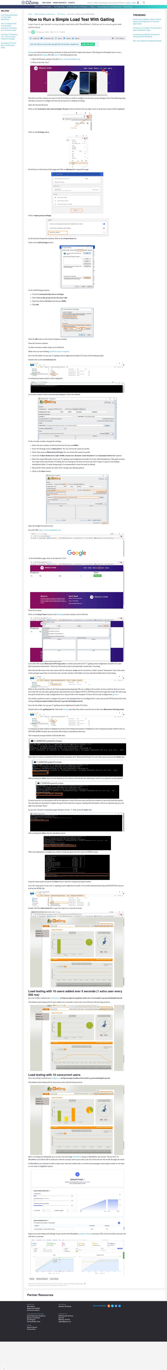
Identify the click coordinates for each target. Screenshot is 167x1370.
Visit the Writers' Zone (33, 1321)
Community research (33, 1310)
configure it (55, 1078)
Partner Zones (128, 7)
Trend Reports (59, 3)
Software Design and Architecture (77, 7)
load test (57, 55)
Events (71, 3)
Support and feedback (33, 1308)
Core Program (31, 1319)
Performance (61, 14)
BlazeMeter (77, 1157)
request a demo (84, 1234)
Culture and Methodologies (43, 7)
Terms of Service (32, 1327)
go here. (116, 694)
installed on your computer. (59, 351)
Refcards (46, 3)
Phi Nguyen (40, 32)
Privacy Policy (31, 1329)
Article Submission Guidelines (36, 1316)
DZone (30, 14)
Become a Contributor (33, 1318)
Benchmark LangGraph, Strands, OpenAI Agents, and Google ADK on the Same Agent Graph (147, 21)
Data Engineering (59, 7)
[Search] (144, 2)
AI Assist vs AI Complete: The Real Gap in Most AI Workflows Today (147, 29)
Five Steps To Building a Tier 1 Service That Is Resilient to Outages (9, 36)
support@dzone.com (64, 1321)
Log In (128, 2)
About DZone (31, 1306)
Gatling (31, 52)
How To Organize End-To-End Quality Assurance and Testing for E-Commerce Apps (9, 26)
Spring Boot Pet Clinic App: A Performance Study (8, 45)
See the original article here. (74, 1283)
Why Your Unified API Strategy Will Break (147, 41)
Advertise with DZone (64, 1306)
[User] (138, 2)
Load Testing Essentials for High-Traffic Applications (9, 17)
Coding (92, 7)
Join (134, 2)
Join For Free (88, 44)
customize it (54, 998)
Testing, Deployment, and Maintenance (109, 7)
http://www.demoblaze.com (69, 59)
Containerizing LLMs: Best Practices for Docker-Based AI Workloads (146, 35)
